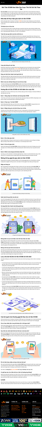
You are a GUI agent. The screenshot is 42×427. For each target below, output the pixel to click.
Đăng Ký (23, 409)
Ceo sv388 (24, 412)
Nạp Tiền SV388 (14, 369)
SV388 (20, 21)
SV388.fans (2, 405)
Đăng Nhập (24, 408)
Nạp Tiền (23, 407)
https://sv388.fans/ (36, 407)
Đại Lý (23, 411)
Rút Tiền (23, 405)
